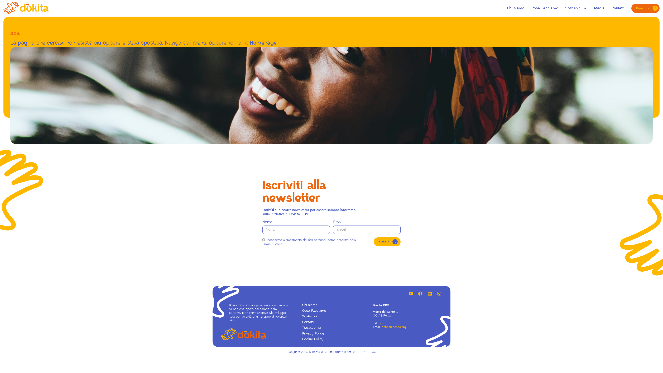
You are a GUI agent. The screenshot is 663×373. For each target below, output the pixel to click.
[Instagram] (439, 293)
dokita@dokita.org (394, 327)
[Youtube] (410, 293)
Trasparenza (311, 328)
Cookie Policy (312, 339)
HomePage (263, 43)
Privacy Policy (313, 333)
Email (338, 222)
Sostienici (573, 8)
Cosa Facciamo (544, 8)
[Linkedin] (429, 293)
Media (599, 8)
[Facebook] (420, 293)
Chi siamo (516, 8)
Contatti (618, 8)
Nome (267, 222)
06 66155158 (387, 323)
